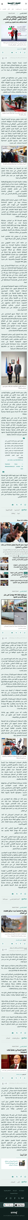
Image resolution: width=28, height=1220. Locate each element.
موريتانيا (5, 898)
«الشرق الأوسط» (19, 939)
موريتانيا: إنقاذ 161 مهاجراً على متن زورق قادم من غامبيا (15, 594)
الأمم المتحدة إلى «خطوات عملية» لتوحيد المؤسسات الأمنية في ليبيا (20, 565)
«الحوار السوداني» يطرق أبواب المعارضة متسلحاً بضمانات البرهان (11, 1162)
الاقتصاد (4, 8)
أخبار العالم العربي (15, 898)
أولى (18, 1181)
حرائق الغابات (16, 1037)
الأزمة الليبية (9, 509)
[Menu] (26, 3)
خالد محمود (19, 47)
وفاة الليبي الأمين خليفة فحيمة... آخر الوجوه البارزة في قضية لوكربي (19, 573)
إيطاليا (13, 512)
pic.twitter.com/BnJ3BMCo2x (15, 458)
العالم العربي (23, 12)
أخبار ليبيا (17, 509)
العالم (13, 8)
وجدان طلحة (19, 1073)
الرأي (9, 8)
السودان (13, 1181)
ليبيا (18, 512)
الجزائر (8, 1037)
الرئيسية (25, 8)
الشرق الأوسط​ (18, 8)
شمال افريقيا (11, 12)
